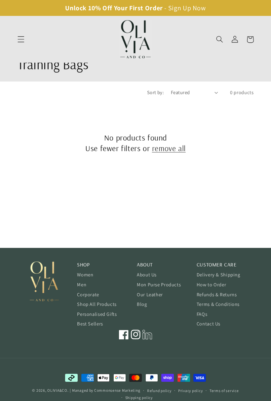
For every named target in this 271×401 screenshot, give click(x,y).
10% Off (100, 8)
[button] (20, 39)
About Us (147, 274)
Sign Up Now (187, 8)
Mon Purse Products (159, 284)
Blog (142, 304)
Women (85, 274)
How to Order (211, 284)
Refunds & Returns (217, 294)
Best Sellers (90, 323)
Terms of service (224, 390)
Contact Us (208, 323)
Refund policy (159, 390)
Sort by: (155, 92)
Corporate (88, 294)
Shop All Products (97, 304)
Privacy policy (190, 390)
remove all (169, 148)
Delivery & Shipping (218, 274)
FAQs (202, 314)
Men (81, 284)
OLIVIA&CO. (57, 390)
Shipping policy (139, 397)
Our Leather (150, 294)
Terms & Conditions (218, 304)
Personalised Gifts (97, 314)
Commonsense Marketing (117, 390)
